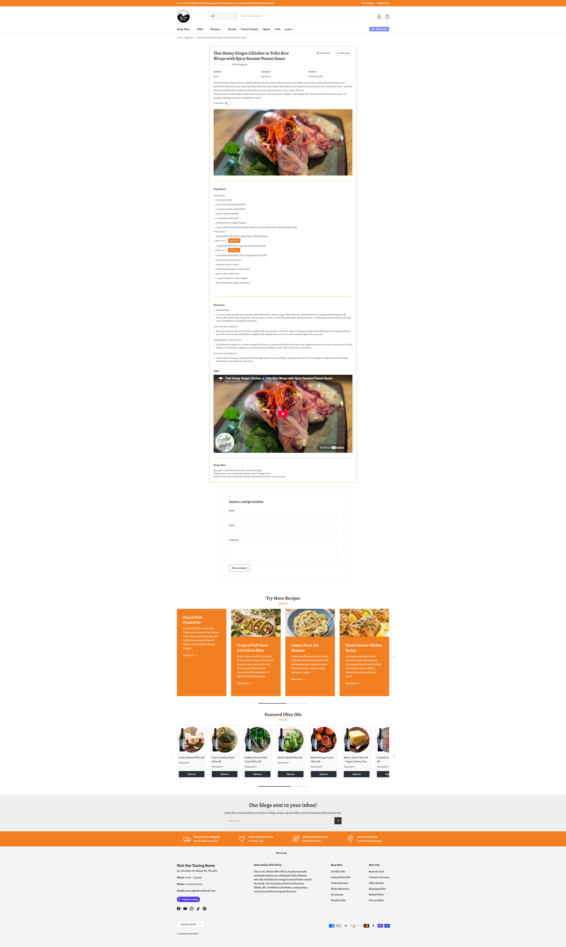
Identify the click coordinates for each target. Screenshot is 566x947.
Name (232, 510)
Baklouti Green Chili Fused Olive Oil (256, 759)
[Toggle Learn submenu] (294, 29)
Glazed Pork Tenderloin (192, 620)
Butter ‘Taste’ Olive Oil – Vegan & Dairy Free (356, 759)
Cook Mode (218, 103)
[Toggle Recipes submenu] (222, 29)
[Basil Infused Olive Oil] (290, 740)
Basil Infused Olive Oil (290, 757)
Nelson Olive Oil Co (190, 933)
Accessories (337, 894)
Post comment (239, 568)
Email (232, 525)
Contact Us (383, 3)
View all (283, 603)
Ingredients (220, 189)
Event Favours (249, 29)
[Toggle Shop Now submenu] (191, 29)
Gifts (200, 29)
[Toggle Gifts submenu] (205, 29)
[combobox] (283, 15)
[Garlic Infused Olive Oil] (191, 740)
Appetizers (189, 38)
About (266, 29)
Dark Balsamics (339, 883)
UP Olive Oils (338, 871)
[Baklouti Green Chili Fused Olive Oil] (257, 740)
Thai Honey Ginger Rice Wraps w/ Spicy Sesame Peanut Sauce (222, 38)
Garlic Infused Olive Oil (191, 757)
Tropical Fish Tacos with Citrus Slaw (252, 647)
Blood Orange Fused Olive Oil (322, 759)
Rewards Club (376, 871)
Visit (277, 29)
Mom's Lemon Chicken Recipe (363, 647)
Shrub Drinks (338, 900)
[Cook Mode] (228, 103)
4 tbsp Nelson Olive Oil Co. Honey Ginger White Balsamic (242, 236)
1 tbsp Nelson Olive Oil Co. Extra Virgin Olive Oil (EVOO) (241, 255)
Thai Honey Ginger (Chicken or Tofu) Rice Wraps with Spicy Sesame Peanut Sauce (251, 55)
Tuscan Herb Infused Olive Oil (223, 759)
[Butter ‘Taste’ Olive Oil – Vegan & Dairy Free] (357, 740)
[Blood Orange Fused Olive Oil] (324, 740)
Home (179, 38)
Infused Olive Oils (340, 877)
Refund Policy (376, 894)
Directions (219, 305)
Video (217, 371)
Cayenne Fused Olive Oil (388, 759)
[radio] (215, 64)
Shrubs (232, 29)
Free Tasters (367, 3)
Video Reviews (376, 883)
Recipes (215, 29)
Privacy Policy (376, 900)
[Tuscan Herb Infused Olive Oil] (224, 740)
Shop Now (183, 29)
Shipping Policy (377, 889)
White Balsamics (340, 889)
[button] (387, 16)
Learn (288, 29)
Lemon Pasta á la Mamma (305, 647)
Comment (233, 539)
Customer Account (379, 877)
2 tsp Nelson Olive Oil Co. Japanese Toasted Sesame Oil (240, 245)
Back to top (281, 852)
